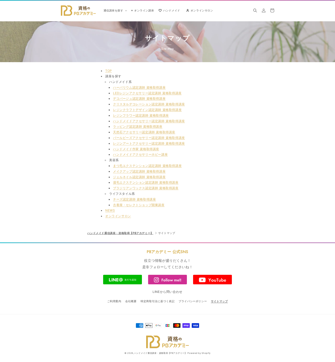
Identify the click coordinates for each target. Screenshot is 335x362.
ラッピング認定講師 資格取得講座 (137, 126)
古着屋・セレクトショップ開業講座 (139, 205)
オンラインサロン (118, 216)
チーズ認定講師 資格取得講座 (134, 199)
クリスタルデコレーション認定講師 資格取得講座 (149, 104)
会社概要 (130, 301)
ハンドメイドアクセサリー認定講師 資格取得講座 (149, 121)
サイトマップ (219, 301)
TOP (108, 71)
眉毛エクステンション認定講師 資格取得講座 (146, 182)
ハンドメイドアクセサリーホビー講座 (140, 154)
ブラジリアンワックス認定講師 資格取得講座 (146, 188)
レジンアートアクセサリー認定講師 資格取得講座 (149, 143)
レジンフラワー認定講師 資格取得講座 (141, 115)
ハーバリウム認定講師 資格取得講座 (139, 87)
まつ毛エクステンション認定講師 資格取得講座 (147, 166)
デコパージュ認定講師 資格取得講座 (139, 98)
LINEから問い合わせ (167, 292)
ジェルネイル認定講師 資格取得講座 (139, 177)
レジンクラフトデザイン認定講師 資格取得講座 (147, 110)
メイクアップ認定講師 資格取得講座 (139, 171)
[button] (115, 10)
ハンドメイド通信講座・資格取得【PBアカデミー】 (120, 233)
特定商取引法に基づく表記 (157, 301)
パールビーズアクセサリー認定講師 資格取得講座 (149, 138)
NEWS (110, 210)
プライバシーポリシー (193, 301)
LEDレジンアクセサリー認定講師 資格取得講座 (147, 93)
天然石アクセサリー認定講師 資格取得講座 (144, 132)
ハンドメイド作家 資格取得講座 (136, 149)
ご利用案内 (114, 301)
